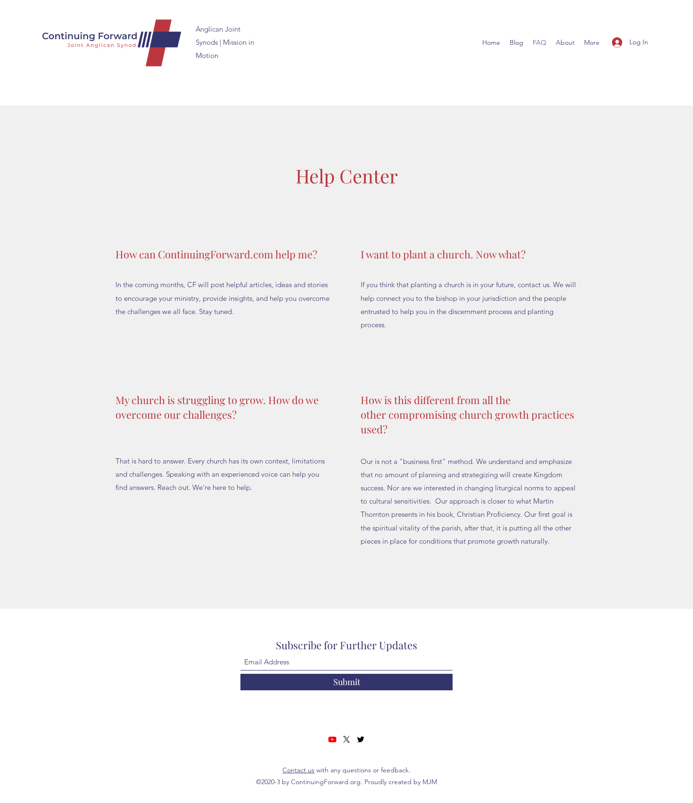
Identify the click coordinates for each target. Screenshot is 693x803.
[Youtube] (332, 739)
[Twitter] (360, 739)
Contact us (298, 770)
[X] (346, 739)
